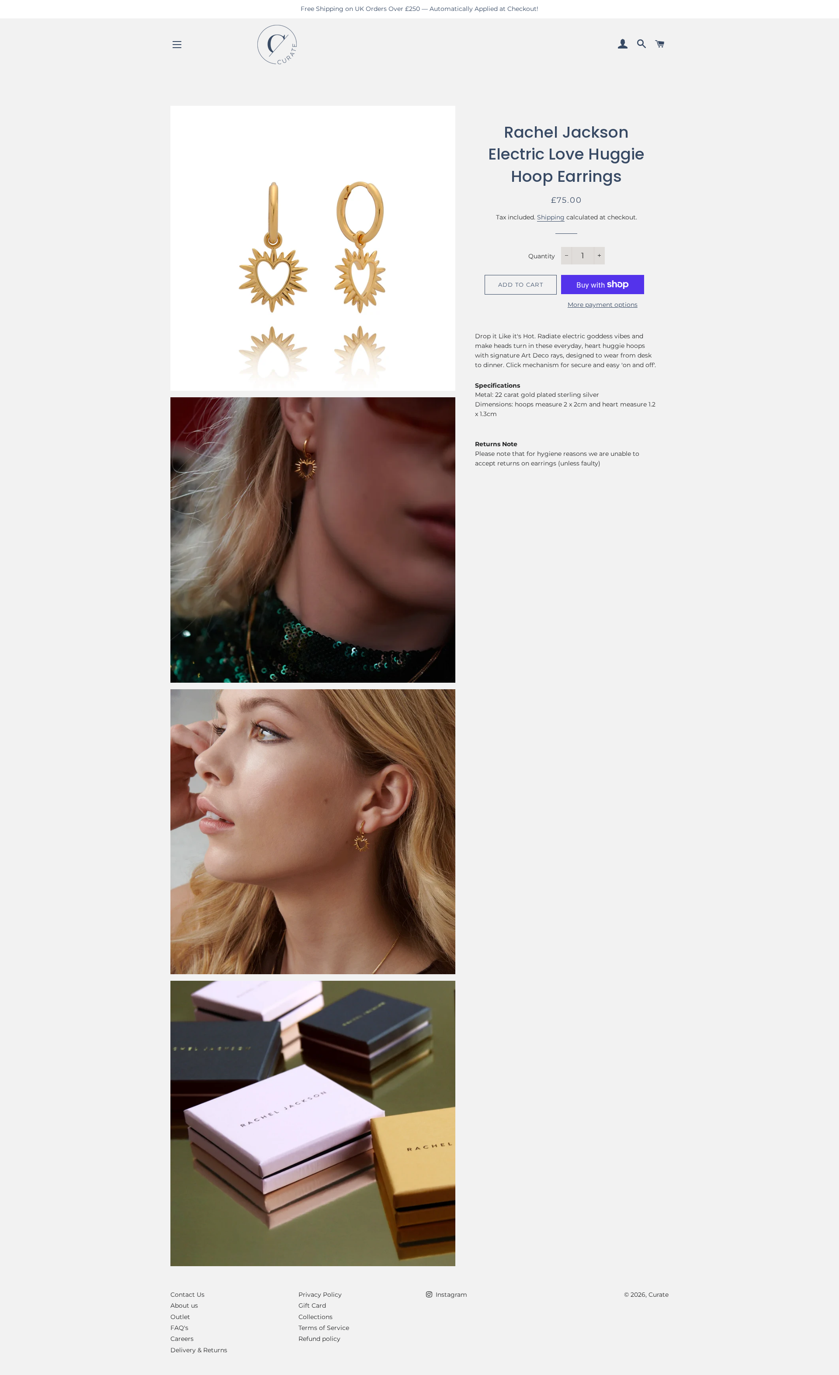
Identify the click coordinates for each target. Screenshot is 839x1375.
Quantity (541, 256)
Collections (315, 1317)
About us (184, 1305)
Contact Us (187, 1295)
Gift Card (312, 1305)
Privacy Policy (320, 1295)
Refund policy (319, 1339)
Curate (658, 1295)
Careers (182, 1339)
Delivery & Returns (198, 1350)
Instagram (450, 1295)
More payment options (603, 305)
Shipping (551, 217)
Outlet (180, 1317)
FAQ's (179, 1328)
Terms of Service (323, 1328)
